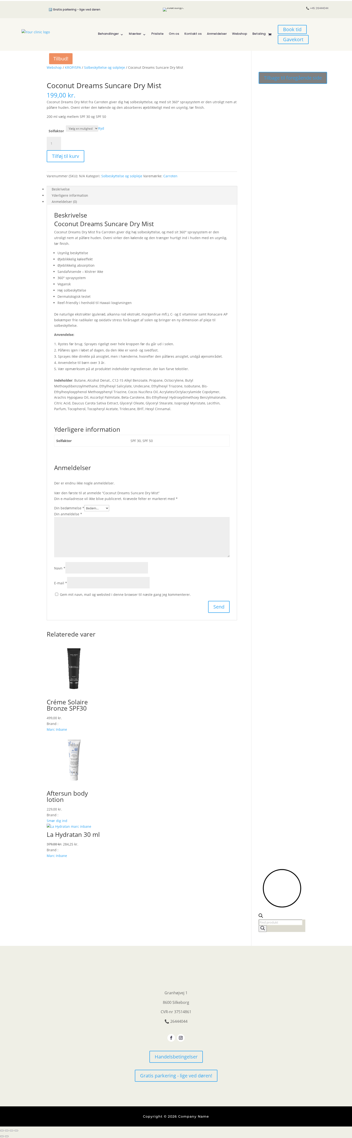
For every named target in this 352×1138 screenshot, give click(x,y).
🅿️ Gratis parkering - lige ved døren (74, 9)
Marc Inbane (57, 729)
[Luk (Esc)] (16, 1130)
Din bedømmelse (69, 508)
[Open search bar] (261, 916)
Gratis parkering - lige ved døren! (176, 1075)
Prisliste (157, 33)
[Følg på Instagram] (181, 1038)
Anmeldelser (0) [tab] (64, 201)
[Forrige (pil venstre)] (2, 1136)
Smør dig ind (57, 820)
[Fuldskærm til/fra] (7, 1130)
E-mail (60, 583)
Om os (174, 33)
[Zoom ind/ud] (2, 1130)
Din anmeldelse (68, 514)
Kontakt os (193, 33)
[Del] (11, 1130)
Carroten (170, 176)
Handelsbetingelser (176, 1056)
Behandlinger (108, 33)
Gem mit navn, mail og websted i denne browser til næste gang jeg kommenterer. (125, 594)
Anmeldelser (217, 33)
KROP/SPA (73, 67)
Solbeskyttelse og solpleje (104, 67)
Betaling (259, 33)
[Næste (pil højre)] (7, 1136)
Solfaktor (56, 131)
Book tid (292, 29)
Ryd (101, 128)
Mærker (135, 33)
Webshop (239, 33)
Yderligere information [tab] (70, 195)
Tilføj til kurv (65, 156)
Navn (59, 568)
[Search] (263, 928)
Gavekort (293, 39)
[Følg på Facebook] (171, 1038)
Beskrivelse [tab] (61, 189)
